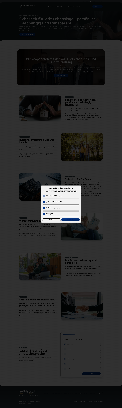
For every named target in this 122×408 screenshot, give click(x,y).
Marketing (48, 207)
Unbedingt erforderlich (51, 195)
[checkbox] (44, 196)
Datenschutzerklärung (72, 191)
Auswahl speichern (70, 219)
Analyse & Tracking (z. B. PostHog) (54, 201)
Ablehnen (51, 219)
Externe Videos (49, 213)
